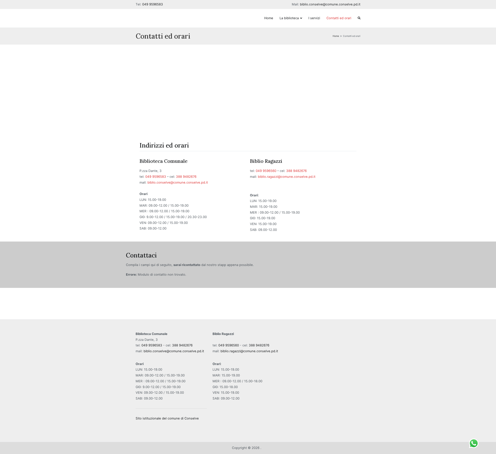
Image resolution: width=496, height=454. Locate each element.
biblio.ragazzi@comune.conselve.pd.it (286, 177)
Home (268, 18)
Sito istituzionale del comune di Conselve (167, 418)
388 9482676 (186, 177)
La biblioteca (289, 18)
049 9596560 (266, 171)
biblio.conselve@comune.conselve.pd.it (330, 4)
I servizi (314, 18)
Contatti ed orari (338, 18)
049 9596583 (152, 4)
